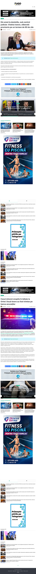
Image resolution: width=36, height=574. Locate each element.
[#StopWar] (17, 4)
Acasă (2, 19)
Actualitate (2, 18)
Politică (4, 19)
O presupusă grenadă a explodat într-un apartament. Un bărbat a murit (19, 107)
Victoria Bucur (4, 29)
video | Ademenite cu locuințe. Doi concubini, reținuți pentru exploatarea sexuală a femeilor (20, 215)
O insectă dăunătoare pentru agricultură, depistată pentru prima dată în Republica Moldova (18, 130)
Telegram (11, 58)
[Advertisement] (18, 192)
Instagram (16, 58)
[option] (18, 4)
